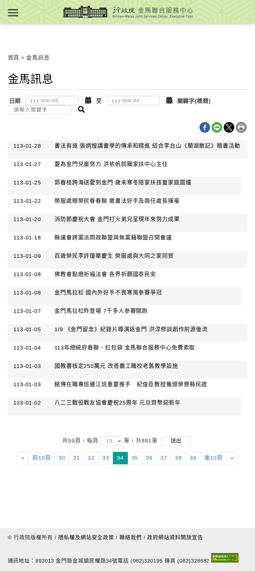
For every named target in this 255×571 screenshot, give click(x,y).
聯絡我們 (130, 538)
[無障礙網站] (225, 559)
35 (135, 458)
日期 (15, 101)
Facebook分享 (204, 127)
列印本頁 (241, 127)
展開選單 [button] (13, 12)
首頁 (14, 58)
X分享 (229, 127)
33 (105, 458)
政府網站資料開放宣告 (175, 538)
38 (178, 458)
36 (149, 458)
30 (61, 458)
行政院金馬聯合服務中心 (127, 11)
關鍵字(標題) (194, 101)
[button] (88, 100)
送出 (176, 441)
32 (91, 458)
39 (193, 458)
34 (120, 458)
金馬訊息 (38, 58)
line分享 (216, 127)
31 (76, 458)
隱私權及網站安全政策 (86, 538)
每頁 (93, 441)
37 (163, 458)
